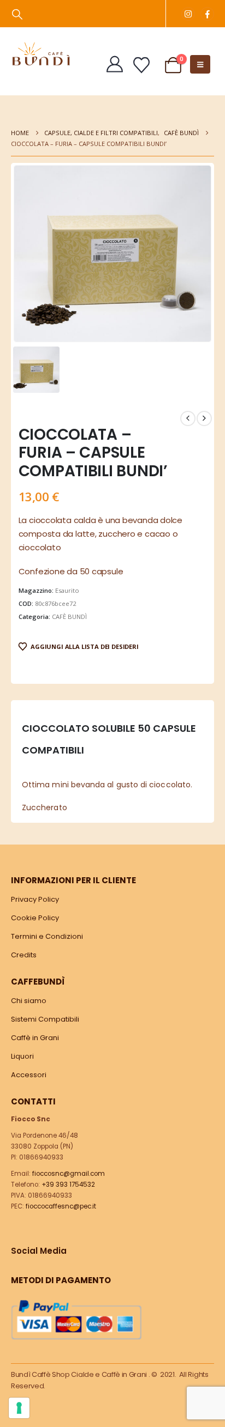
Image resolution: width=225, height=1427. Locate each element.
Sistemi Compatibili (45, 1019)
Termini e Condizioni (47, 936)
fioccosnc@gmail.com (68, 1173)
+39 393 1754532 (68, 1184)
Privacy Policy (35, 899)
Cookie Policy (35, 918)
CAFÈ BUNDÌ (69, 616)
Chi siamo (28, 1000)
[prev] (188, 418)
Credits (24, 955)
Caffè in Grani (35, 1038)
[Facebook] (207, 14)
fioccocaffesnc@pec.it (61, 1206)
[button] (17, 14)
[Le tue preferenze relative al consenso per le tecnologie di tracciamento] (19, 1408)
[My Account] (115, 64)
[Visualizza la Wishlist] (141, 65)
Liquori (22, 1056)
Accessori (28, 1075)
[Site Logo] (41, 54)
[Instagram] (188, 14)
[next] (204, 418)
